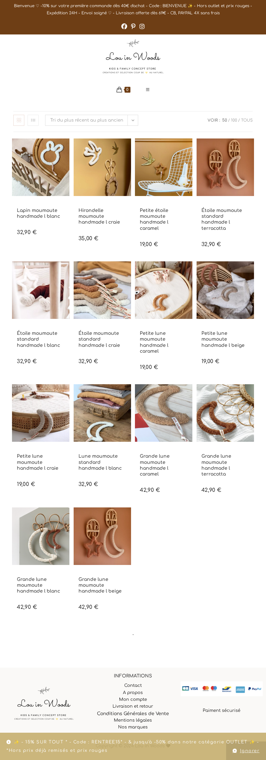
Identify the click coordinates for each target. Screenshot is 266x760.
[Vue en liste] (33, 120)
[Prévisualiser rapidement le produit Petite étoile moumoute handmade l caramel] (189, 149)
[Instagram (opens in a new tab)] (142, 26)
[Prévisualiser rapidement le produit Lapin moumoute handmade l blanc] (66, 149)
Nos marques (133, 727)
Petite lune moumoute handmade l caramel (154, 342)
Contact (133, 685)
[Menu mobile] (148, 90)
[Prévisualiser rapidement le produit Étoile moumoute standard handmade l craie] (127, 272)
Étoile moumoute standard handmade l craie (99, 339)
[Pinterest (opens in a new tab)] (133, 26)
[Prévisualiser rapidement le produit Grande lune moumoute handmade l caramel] (189, 395)
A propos (133, 692)
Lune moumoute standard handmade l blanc (100, 462)
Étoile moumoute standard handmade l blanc (38, 339)
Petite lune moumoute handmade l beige (223, 339)
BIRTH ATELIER (29, 205)
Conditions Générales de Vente (133, 713)
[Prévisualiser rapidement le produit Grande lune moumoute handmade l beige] (127, 518)
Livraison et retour (133, 706)
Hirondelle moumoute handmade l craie (99, 216)
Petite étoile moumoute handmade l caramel (154, 219)
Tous (247, 120)
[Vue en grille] (18, 120)
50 (224, 120)
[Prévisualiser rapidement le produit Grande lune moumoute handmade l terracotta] (250, 395)
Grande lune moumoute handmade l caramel (155, 465)
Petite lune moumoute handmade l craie (37, 462)
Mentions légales (133, 720)
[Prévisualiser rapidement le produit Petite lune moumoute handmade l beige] (250, 272)
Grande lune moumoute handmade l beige (100, 585)
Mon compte (133, 699)
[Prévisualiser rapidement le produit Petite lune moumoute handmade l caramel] (189, 272)
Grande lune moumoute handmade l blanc (38, 585)
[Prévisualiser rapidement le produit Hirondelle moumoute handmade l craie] (127, 149)
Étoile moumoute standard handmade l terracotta (221, 219)
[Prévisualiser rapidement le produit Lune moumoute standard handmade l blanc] (127, 395)
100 (234, 120)
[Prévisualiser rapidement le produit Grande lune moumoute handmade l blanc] (66, 518)
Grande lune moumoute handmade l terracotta (216, 465)
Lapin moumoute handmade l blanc (38, 213)
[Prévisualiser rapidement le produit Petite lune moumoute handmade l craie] (66, 395)
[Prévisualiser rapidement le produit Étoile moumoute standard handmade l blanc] (66, 272)
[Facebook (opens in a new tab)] (124, 26)
